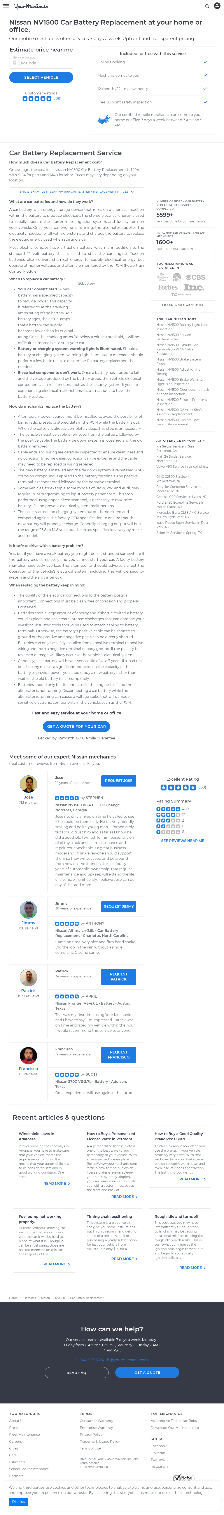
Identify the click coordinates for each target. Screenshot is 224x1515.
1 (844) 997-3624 (90, 1360)
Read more (55, 1183)
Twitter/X (158, 1460)
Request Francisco (119, 1054)
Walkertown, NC (168, 481)
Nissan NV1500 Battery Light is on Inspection (182, 327)
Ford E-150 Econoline (172, 502)
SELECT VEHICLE (41, 77)
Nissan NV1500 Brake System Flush (178, 361)
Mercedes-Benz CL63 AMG (176, 513)
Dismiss (18, 1502)
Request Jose (119, 781)
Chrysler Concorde (170, 487)
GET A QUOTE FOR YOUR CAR (76, 727)
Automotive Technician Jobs (174, 1421)
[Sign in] (217, 5)
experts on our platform (174, 249)
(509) (56, 98)
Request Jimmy (119, 906)
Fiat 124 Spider (167, 456)
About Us (16, 1421)
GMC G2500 (165, 477)
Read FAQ (76, 1373)
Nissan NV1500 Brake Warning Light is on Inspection (179, 382)
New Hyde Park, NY (174, 517)
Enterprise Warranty (96, 1428)
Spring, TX (194, 533)
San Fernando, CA (175, 448)
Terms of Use (90, 1448)
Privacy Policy (91, 1434)
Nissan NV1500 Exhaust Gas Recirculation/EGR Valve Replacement (177, 349)
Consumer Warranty (96, 1421)
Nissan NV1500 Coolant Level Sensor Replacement (178, 422)
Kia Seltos (164, 446)
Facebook (159, 1446)
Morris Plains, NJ (169, 507)
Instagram (159, 1466)
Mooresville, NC (168, 491)
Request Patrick (119, 976)
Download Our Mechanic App (175, 1428)
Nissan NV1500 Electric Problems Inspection (181, 402)
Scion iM (163, 533)
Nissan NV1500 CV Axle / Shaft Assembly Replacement (179, 412)
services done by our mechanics (180, 221)
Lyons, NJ (199, 497)
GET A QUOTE (147, 1372)
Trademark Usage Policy (100, 1441)
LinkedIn (158, 1453)
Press (13, 1428)
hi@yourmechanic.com (127, 1360)
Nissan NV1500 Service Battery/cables (173, 337)
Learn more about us (182, 305)
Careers (15, 1441)
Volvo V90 (164, 467)
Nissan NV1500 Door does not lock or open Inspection (182, 392)
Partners (16, 1476)
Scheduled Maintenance (29, 1469)
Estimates (17, 1462)
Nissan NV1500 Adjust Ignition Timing (179, 372)
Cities (13, 1448)
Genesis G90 (165, 497)
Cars (12, 1455)
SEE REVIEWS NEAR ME (182, 841)
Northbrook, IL (167, 461)
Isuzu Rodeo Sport (170, 523)
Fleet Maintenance (24, 1434)
